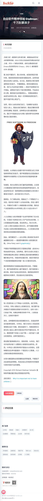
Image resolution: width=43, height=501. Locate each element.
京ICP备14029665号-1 (8, 498)
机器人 (17, 430)
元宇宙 (5, 430)
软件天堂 (27, 434)
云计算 (20, 434)
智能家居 (5, 454)
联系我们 (11, 477)
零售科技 (13, 434)
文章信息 (19, 393)
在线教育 (5, 434)
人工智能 (27, 454)
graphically (25, 243)
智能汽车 (20, 450)
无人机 (31, 430)
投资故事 (13, 454)
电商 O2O (28, 450)
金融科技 (13, 450)
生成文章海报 (9, 393)
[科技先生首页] (8, 3)
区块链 (20, 454)
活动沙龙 (36, 450)
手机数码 (5, 450)
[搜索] (33, 3)
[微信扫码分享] (24, 31)
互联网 (21, 14)
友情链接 (4, 477)
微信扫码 (35, 399)
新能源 (11, 430)
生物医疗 (24, 430)
